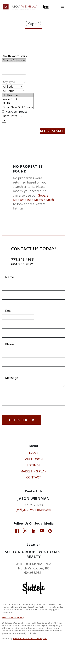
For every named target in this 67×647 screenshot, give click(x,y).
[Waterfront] (18, 99)
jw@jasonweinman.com (33, 510)
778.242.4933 (22, 259)
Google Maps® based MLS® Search (33, 197)
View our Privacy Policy (13, 617)
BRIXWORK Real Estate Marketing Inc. (30, 638)
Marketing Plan (33, 471)
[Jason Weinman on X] (25, 530)
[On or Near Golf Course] (18, 107)
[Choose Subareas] (14, 60)
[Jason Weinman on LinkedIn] (33, 530)
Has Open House (16, 112)
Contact (33, 477)
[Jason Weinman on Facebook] (17, 530)
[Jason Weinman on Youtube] (42, 530)
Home (33, 453)
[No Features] (18, 95)
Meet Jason (33, 459)
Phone (9, 344)
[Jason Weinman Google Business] (50, 530)
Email (9, 311)
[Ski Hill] (18, 103)
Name (9, 277)
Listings (33, 465)
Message (11, 378)
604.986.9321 (22, 264)
